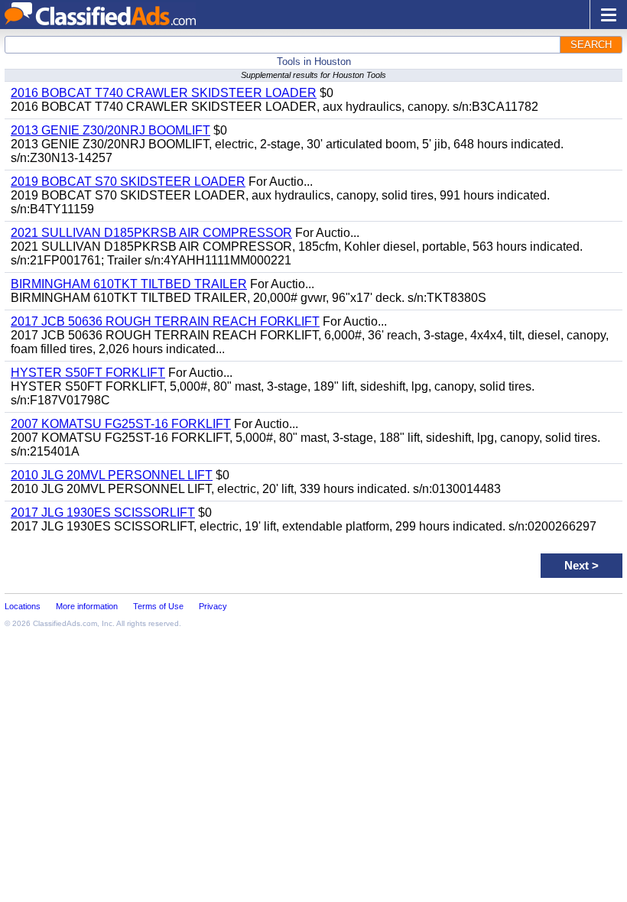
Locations (23, 606)
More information (87, 606)
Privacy (213, 606)
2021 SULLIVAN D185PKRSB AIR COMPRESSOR (151, 232)
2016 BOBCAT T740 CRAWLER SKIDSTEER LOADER (164, 92)
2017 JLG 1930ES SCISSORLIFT (103, 512)
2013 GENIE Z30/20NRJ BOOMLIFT (110, 130)
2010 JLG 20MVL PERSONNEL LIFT (112, 475)
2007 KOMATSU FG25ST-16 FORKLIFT (121, 423)
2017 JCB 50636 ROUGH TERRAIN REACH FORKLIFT (165, 321)
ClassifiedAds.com (65, 623)
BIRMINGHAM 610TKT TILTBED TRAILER (129, 283)
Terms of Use (158, 606)
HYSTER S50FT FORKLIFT (88, 372)
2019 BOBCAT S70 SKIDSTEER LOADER (128, 181)
